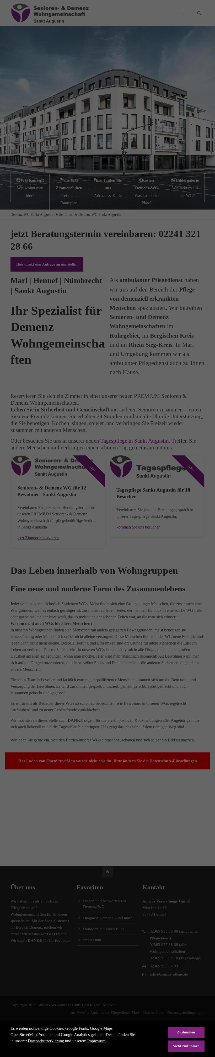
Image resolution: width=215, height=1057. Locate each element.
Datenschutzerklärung (46, 1041)
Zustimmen (186, 1032)
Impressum (96, 1041)
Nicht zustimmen (186, 1046)
